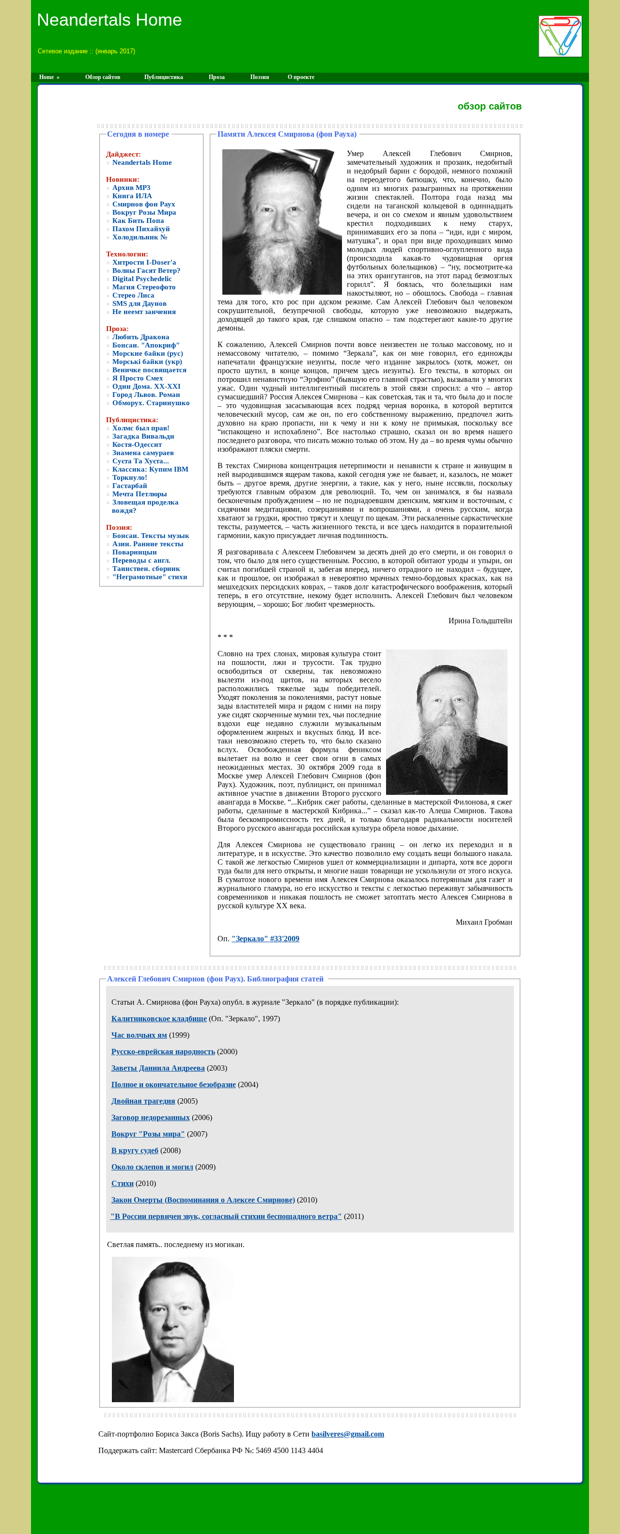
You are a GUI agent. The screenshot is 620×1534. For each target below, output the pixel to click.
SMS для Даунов (138, 303)
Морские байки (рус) (146, 353)
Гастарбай (128, 486)
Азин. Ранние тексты (147, 544)
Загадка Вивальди (142, 436)
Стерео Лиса (132, 295)
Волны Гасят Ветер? (145, 270)
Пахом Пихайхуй (140, 229)
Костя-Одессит (136, 444)
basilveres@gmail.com (347, 1434)
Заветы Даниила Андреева (158, 1068)
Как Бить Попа (137, 220)
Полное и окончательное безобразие (173, 1084)
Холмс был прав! (140, 428)
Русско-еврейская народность (163, 1051)
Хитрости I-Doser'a (143, 262)
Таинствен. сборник (145, 568)
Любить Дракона (140, 337)
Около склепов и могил (152, 1167)
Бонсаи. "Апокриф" (145, 345)
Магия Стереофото (143, 287)
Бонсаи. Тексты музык (149, 535)
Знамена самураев (142, 453)
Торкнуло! (128, 477)
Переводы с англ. (140, 560)
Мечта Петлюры (138, 494)
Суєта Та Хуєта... (139, 461)
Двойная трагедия (143, 1101)
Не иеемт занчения (143, 312)
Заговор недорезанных (150, 1117)
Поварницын (133, 552)
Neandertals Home (141, 162)
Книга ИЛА (131, 196)
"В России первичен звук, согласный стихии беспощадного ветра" (226, 1216)
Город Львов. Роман (145, 394)
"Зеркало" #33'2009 (265, 938)
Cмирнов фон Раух (142, 204)
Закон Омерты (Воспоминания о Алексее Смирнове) (203, 1200)
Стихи (122, 1183)
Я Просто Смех (136, 378)
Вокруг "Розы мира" (148, 1134)
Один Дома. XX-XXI (145, 386)
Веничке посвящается (148, 370)
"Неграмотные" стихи (148, 577)
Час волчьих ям (139, 1035)
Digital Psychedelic (141, 279)
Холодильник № (139, 237)
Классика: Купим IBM (149, 469)
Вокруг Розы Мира (143, 212)
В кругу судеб (134, 1150)
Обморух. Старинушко (150, 403)
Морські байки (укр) (146, 361)
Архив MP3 (130, 187)
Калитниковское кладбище (159, 1018)
